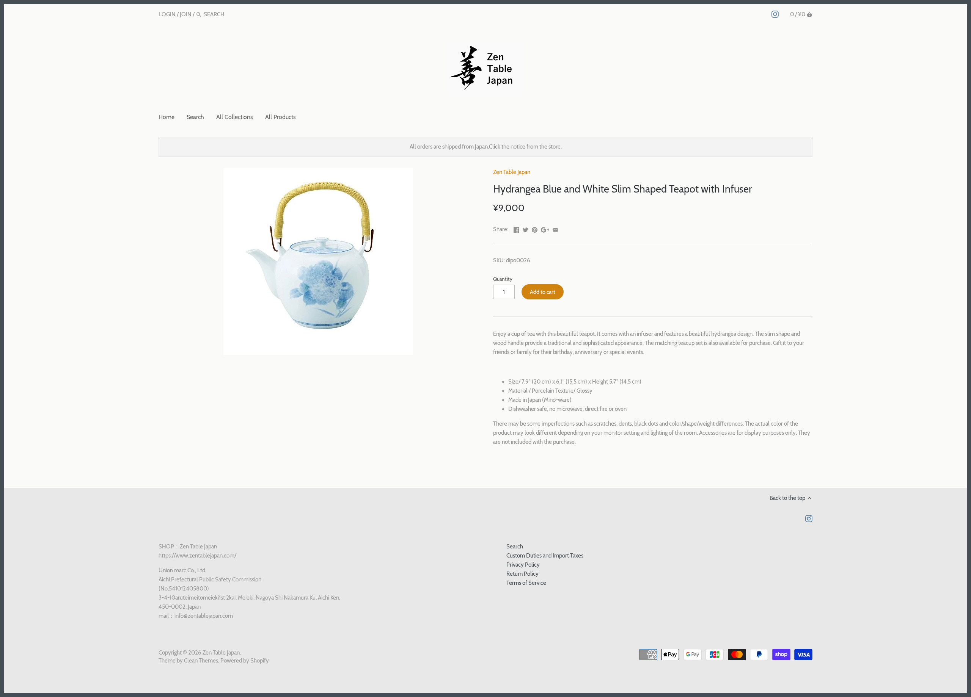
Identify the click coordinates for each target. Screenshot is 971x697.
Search (514, 546)
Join (186, 14)
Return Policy (522, 573)
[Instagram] (775, 14)
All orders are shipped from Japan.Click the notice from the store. (486, 146)
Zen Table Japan (511, 172)
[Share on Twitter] (525, 228)
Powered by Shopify (244, 660)
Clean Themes (201, 660)
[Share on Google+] (545, 228)
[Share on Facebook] (516, 228)
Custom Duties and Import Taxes (544, 555)
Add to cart (542, 291)
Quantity (502, 279)
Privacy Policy (523, 564)
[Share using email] (555, 228)
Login (167, 14)
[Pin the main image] (534, 228)
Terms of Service (526, 583)
